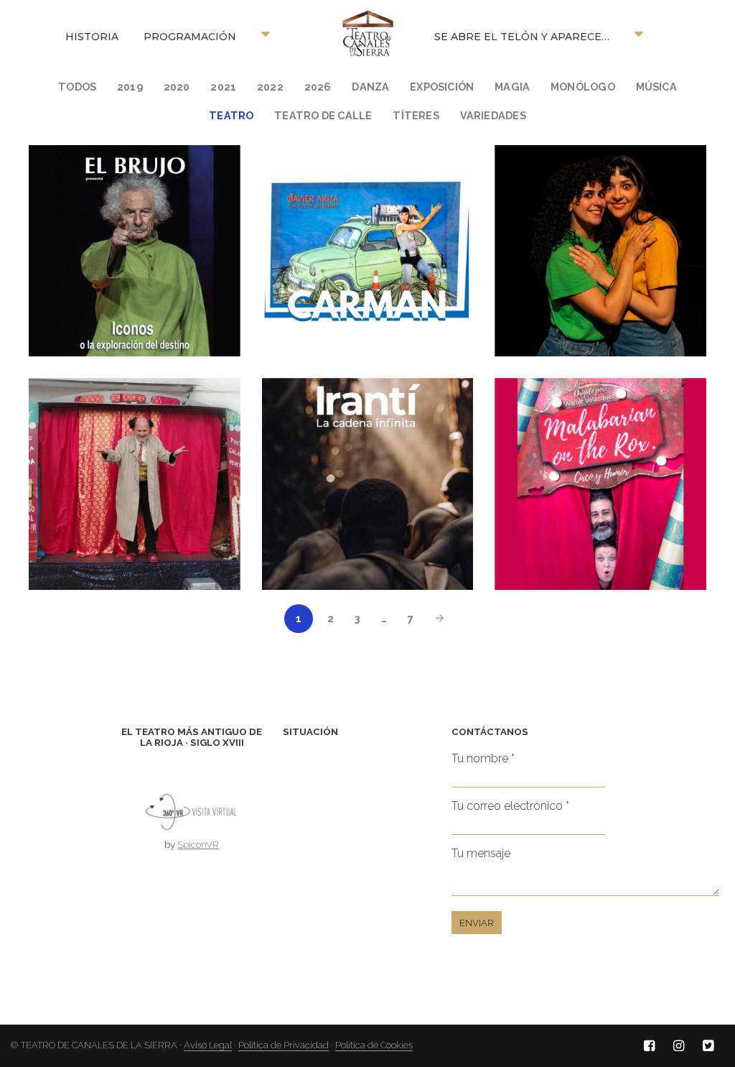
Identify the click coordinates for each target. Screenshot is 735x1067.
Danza (370, 86)
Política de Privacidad (283, 1045)
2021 (223, 86)
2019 (130, 86)
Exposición (442, 86)
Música (656, 86)
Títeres (416, 115)
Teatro (231, 115)
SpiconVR (198, 844)
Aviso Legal (208, 1045)
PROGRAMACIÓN (190, 36)
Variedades (493, 115)
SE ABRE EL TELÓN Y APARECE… (521, 36)
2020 (177, 86)
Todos (77, 86)
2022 (270, 86)
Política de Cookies (374, 1045)
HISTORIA (91, 36)
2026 (318, 86)
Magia (512, 86)
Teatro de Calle (323, 115)
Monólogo (583, 86)
